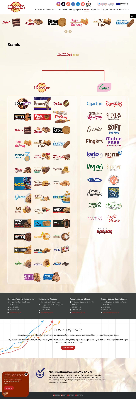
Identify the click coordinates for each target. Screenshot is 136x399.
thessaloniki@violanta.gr (111, 312)
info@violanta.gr (15, 312)
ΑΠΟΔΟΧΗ (9, 388)
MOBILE (80, 395)
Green (65, 9)
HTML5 (57, 395)
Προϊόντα (50, 9)
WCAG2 (72, 395)
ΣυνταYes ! (113, 9)
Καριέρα (105, 9)
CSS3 (64, 395)
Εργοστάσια (95, 9)
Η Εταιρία (39, 9)
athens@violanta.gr (78, 312)
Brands (86, 9)
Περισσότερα (68, 348)
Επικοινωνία (124, 9)
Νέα (59, 9)
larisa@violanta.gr (47, 312)
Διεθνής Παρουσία (76, 9)
